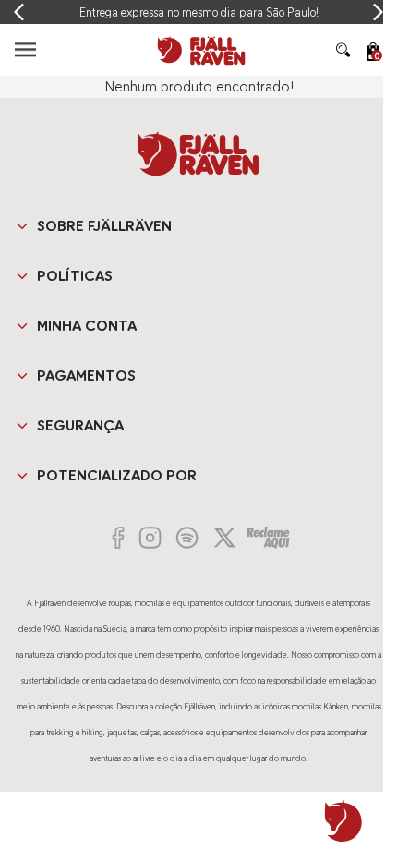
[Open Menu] (25, 49)
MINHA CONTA (87, 325)
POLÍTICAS (75, 276)
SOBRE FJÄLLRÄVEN (104, 226)
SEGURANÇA (80, 425)
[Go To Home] (198, 50)
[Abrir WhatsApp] (343, 821)
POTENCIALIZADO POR (117, 475)
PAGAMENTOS (86, 375)
